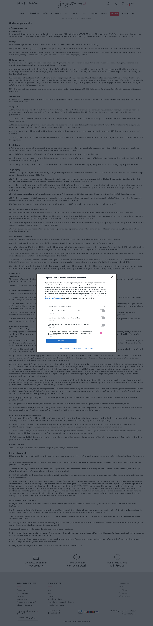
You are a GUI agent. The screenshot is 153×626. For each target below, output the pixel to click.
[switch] (102, 310)
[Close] (112, 278)
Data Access (76, 348)
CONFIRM (61, 341)
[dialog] (76, 313)
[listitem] (76, 306)
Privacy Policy (88, 348)
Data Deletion (64, 348)
